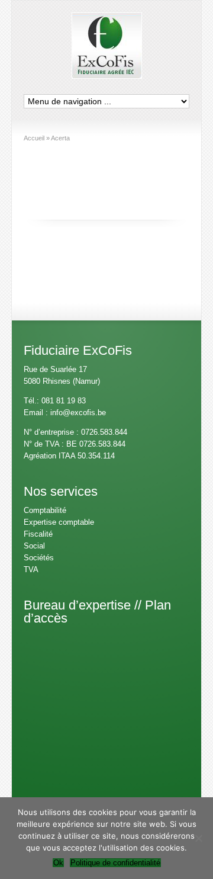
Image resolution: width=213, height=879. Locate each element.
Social (34, 545)
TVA (31, 569)
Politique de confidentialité (115, 862)
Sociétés (39, 557)
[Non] (198, 838)
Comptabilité (45, 510)
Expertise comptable (59, 522)
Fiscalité (38, 534)
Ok (58, 862)
